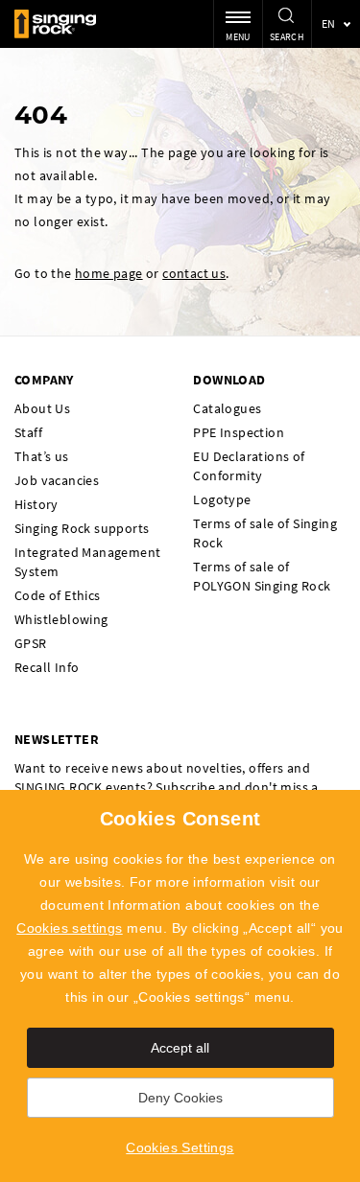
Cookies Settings (179, 1147)
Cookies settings (69, 928)
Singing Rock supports (81, 528)
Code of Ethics (57, 595)
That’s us (41, 456)
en (329, 23)
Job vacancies (56, 480)
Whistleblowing (61, 619)
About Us (42, 408)
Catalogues (227, 408)
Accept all (180, 1047)
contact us (194, 273)
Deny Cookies (180, 1097)
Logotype (222, 499)
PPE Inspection (238, 432)
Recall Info (46, 667)
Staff (28, 432)
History (36, 504)
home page (109, 273)
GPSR (30, 643)
